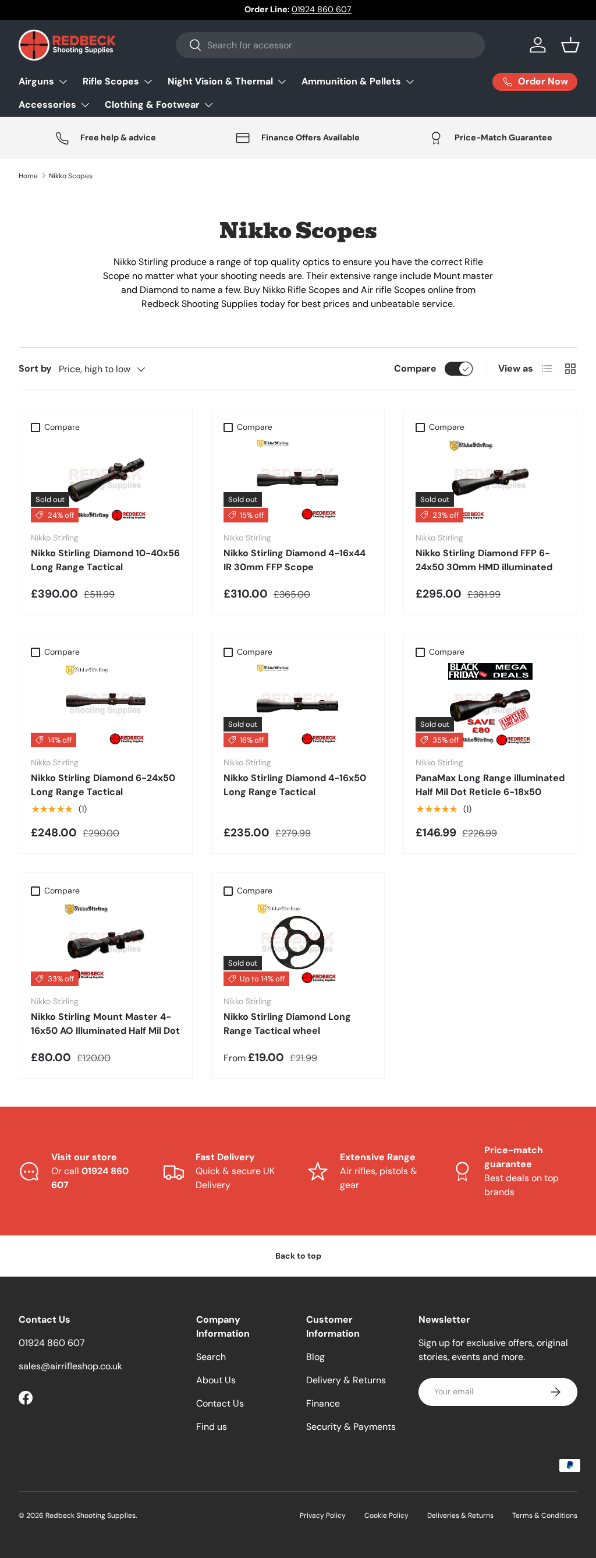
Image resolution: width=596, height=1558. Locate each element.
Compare (415, 368)
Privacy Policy (323, 1515)
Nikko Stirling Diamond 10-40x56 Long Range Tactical (105, 560)
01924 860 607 (322, 9)
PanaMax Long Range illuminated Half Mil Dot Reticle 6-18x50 (490, 785)
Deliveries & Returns (460, 1515)
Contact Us (220, 1403)
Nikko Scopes (71, 175)
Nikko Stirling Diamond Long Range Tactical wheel (287, 1024)
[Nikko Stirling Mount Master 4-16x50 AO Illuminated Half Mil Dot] (105, 944)
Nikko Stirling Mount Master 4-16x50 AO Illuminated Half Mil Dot (105, 1024)
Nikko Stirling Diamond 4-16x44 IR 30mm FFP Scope (295, 560)
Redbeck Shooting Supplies (90, 1515)
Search (211, 1357)
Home (28, 175)
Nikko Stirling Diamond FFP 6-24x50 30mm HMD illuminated (484, 560)
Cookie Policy (386, 1515)
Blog (315, 1357)
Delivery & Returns (346, 1380)
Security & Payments (351, 1427)
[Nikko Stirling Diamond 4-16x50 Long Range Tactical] (298, 705)
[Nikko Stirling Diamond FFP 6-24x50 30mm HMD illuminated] (490, 480)
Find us (211, 1427)
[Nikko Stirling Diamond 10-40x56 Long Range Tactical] (105, 480)
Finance (323, 1403)
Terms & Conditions (544, 1515)
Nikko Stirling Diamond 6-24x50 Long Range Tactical (103, 785)
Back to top (298, 1255)
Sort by (35, 368)
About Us (216, 1380)
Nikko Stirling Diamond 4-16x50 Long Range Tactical (295, 785)
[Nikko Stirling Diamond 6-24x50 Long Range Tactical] (105, 705)
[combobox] (330, 45)
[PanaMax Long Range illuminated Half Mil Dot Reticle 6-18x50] (490, 705)
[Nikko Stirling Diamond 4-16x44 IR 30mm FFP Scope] (298, 480)
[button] (570, 45)
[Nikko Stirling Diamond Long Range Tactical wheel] (298, 944)
